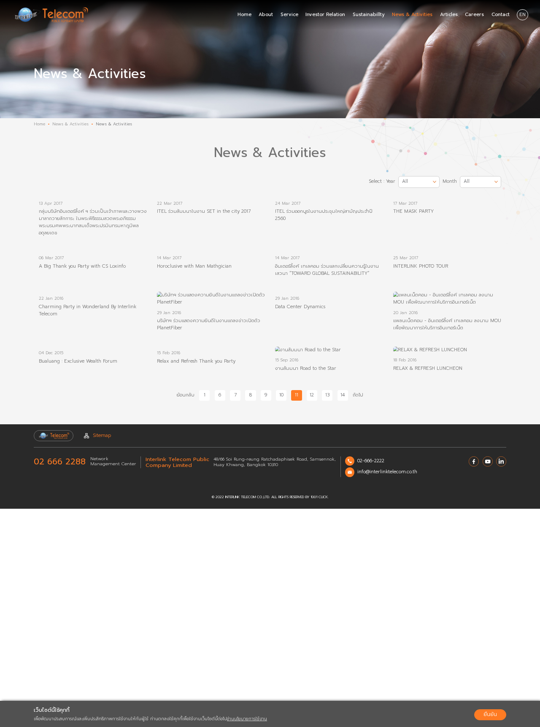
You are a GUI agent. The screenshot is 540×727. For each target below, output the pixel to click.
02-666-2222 (370, 460)
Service (289, 14)
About (266, 14)
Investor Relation (325, 14)
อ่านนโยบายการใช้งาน (247, 719)
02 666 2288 (60, 462)
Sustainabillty (369, 14)
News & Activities (412, 14)
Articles (449, 14)
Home (244, 14)
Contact (500, 14)
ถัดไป (358, 395)
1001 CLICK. (319, 497)
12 (312, 395)
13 (327, 395)
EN (522, 14)
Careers (474, 14)
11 (296, 395)
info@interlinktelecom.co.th (387, 471)
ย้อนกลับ (185, 395)
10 (281, 395)
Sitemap (102, 435)
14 (342, 395)
